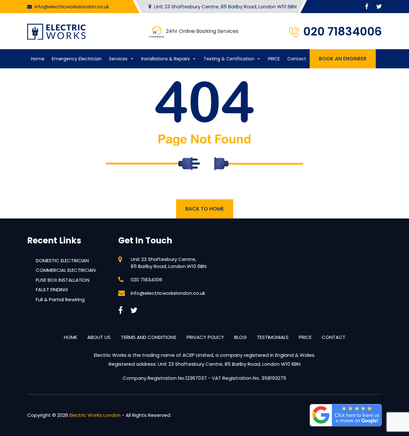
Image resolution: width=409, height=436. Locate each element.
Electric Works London (94, 415)
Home (37, 59)
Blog (240, 337)
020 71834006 (342, 31)
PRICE (274, 59)
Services (118, 59)
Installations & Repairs (165, 59)
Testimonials (273, 337)
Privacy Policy (205, 337)
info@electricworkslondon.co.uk (72, 6)
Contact (296, 59)
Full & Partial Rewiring (60, 299)
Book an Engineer (343, 58)
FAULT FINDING (52, 289)
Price (305, 337)
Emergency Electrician (77, 59)
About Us (99, 337)
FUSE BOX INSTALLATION (62, 280)
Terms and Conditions (148, 337)
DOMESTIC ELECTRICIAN (62, 260)
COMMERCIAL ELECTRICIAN (66, 270)
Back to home (204, 208)
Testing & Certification (229, 59)
